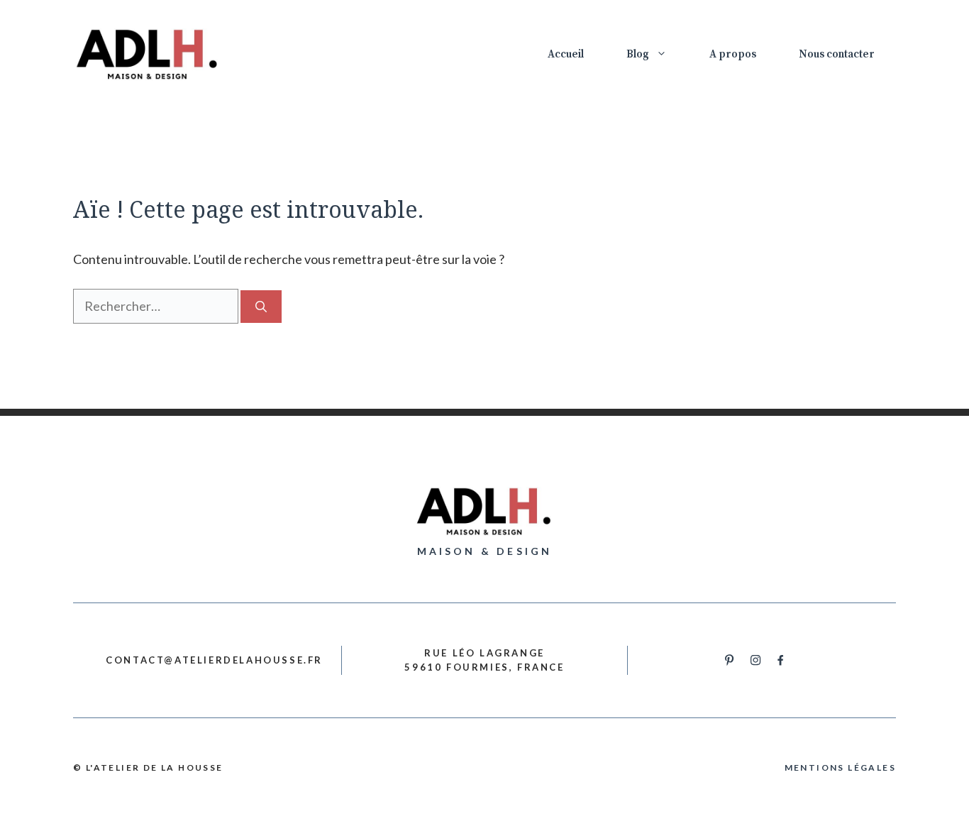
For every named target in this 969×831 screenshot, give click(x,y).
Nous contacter (837, 54)
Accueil (566, 54)
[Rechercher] (261, 306)
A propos (732, 54)
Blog (637, 54)
